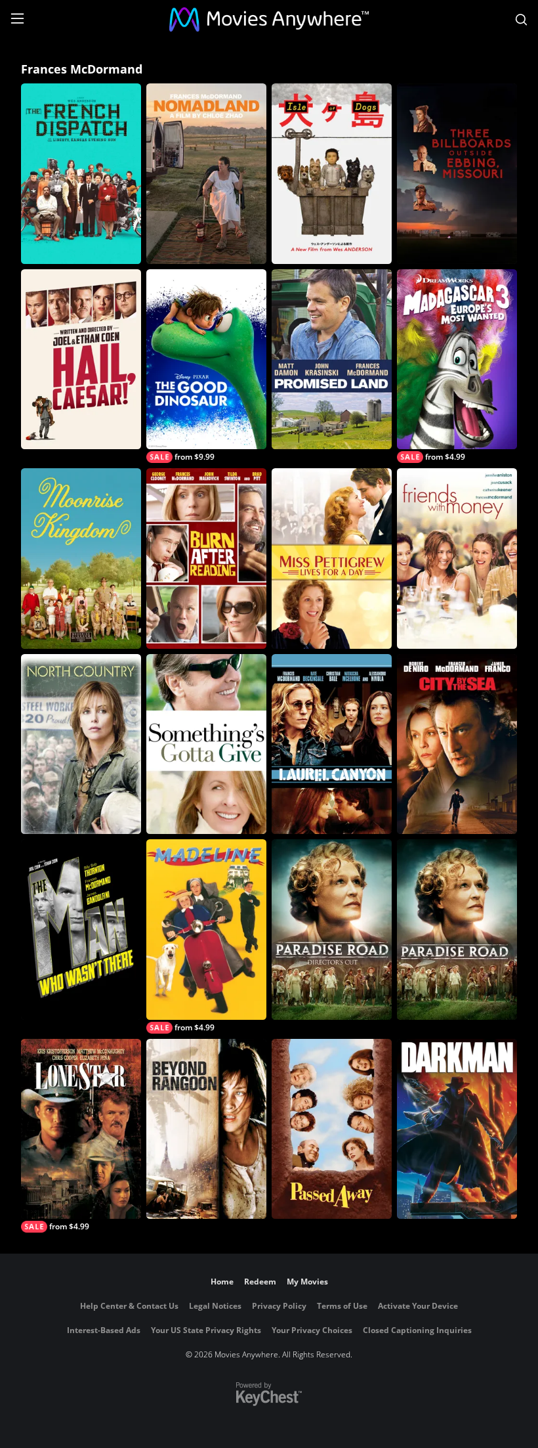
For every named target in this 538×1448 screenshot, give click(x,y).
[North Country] (81, 744)
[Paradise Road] (457, 929)
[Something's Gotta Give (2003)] (206, 744)
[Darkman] (457, 1129)
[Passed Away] (332, 1129)
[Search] (521, 20)
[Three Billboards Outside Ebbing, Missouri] (457, 173)
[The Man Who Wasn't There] (81, 929)
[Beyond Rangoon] (206, 1129)
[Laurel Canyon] (332, 744)
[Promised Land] (332, 359)
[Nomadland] (206, 173)
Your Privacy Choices (312, 1330)
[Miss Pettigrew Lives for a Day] (332, 558)
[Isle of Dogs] (332, 173)
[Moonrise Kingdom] (81, 558)
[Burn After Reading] (206, 558)
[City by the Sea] (457, 744)
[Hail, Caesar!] (81, 359)
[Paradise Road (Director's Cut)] (332, 929)
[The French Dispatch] (81, 173)
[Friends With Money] (457, 558)
